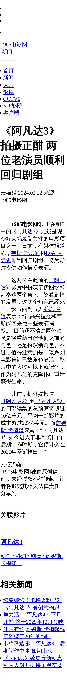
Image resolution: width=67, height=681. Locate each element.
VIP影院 (13, 106)
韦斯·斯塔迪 (25, 253)
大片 (8, 85)
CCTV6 (11, 99)
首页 (8, 70)
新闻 (8, 78)
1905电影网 (14, 44)
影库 (8, 92)
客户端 (11, 113)
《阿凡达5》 (50, 401)
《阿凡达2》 (15, 401)
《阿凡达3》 (26, 231)
